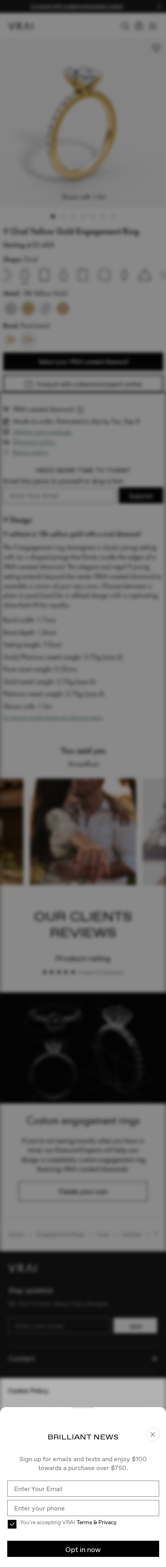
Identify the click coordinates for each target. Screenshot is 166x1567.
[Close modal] (83, 783)
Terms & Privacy (96, 1522)
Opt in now (83, 1549)
